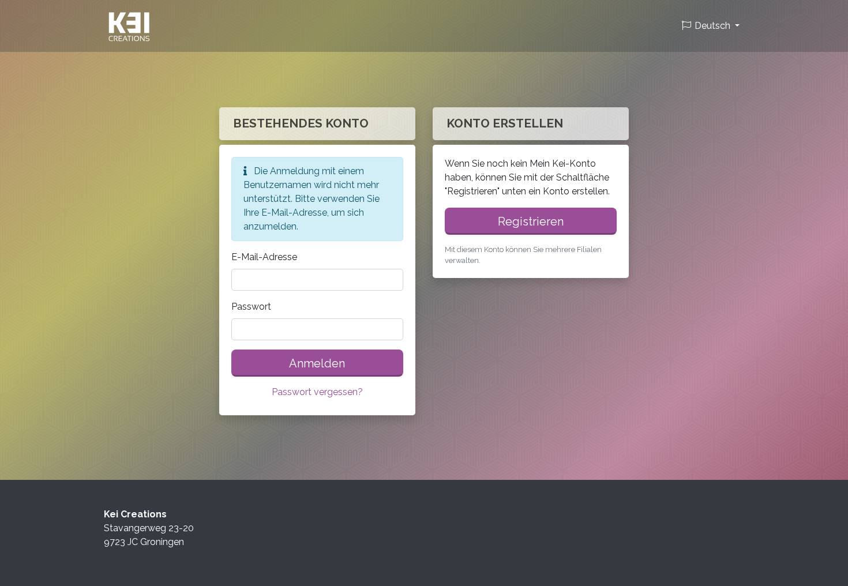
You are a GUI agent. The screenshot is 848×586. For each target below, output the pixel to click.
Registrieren (531, 221)
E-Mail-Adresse (264, 256)
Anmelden (317, 363)
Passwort (251, 306)
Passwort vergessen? (317, 391)
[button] (710, 25)
